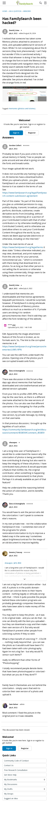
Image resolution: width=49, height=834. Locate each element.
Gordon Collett (15, 145)
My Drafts (24, 789)
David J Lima (14, 30)
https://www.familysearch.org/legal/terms (22, 247)
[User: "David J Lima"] (5, 31)
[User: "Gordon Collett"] (5, 146)
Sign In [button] (16, 132)
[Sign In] (45, 3)
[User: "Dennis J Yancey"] (5, 553)
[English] (24, 3)
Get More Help (10, 775)
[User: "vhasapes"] (5, 443)
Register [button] (32, 132)
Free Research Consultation (15, 770)
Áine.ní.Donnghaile (17, 371)
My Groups (8, 793)
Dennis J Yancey (15, 552)
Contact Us (8, 765)
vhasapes (13, 442)
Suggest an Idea (11, 798)
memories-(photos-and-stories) (22, 108)
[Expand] (24, 579)
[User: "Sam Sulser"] (5, 705)
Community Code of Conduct (16, 760)
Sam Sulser (13, 704)
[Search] (40, 3)
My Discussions (10, 784)
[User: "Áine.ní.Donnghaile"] (5, 372)
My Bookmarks (24, 779)
